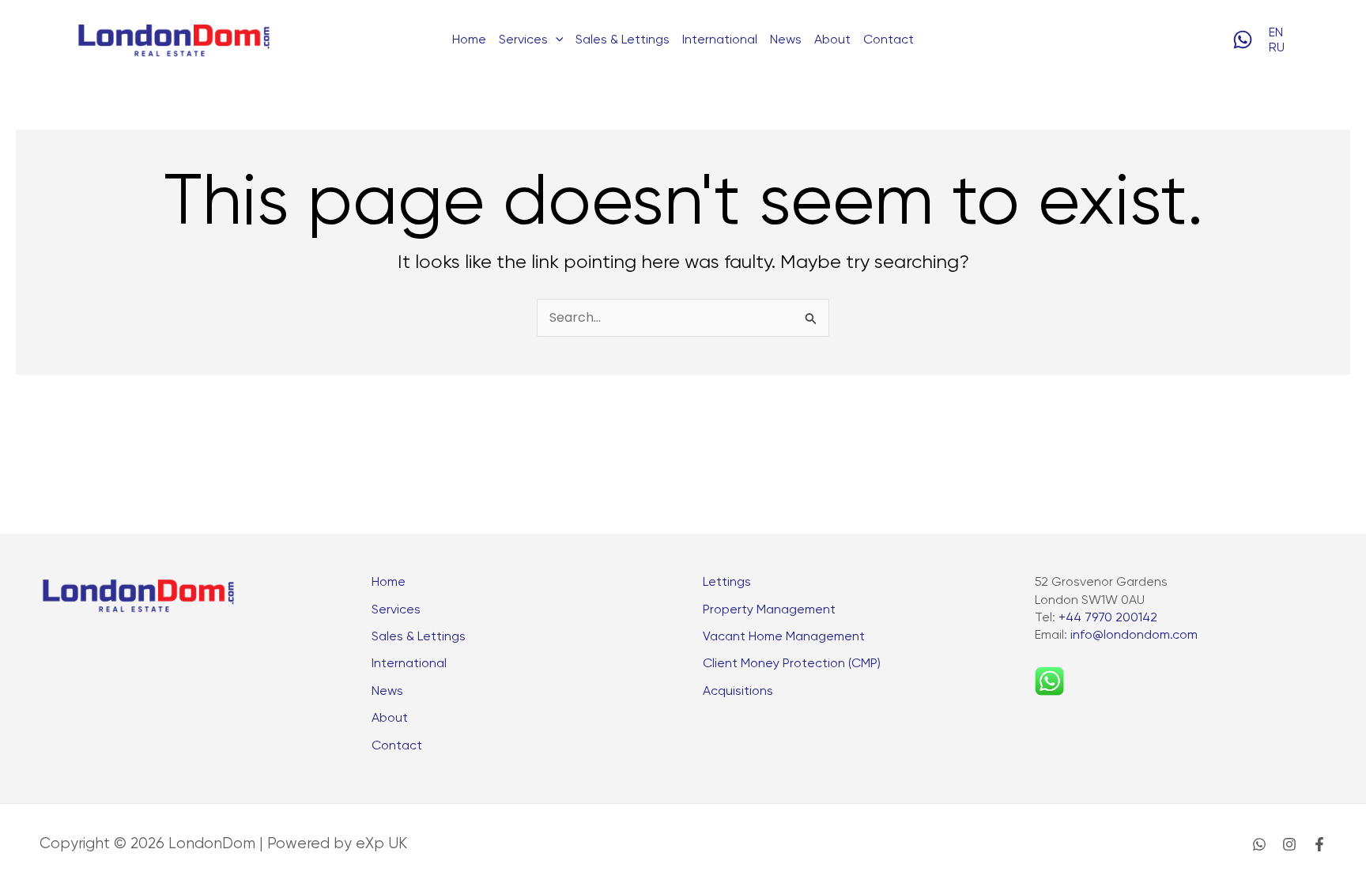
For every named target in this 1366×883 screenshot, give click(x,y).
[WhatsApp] (1242, 39)
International (719, 39)
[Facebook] (1319, 844)
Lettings (727, 581)
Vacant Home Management (784, 635)
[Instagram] (1289, 844)
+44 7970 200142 (1107, 617)
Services (396, 609)
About (832, 39)
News (786, 39)
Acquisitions (738, 690)
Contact (888, 39)
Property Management (769, 609)
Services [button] (523, 39)
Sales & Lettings (622, 39)
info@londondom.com (1134, 634)
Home (469, 39)
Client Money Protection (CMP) (792, 662)
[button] (556, 39)
